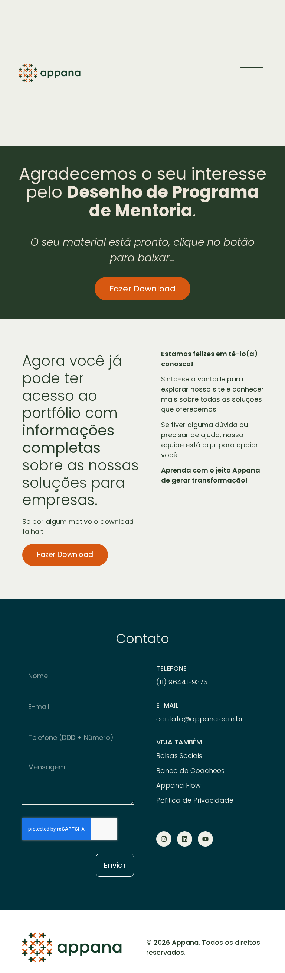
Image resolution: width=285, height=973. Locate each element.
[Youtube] (205, 839)
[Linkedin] (184, 839)
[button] (251, 69)
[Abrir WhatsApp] (266, 954)
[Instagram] (163, 839)
